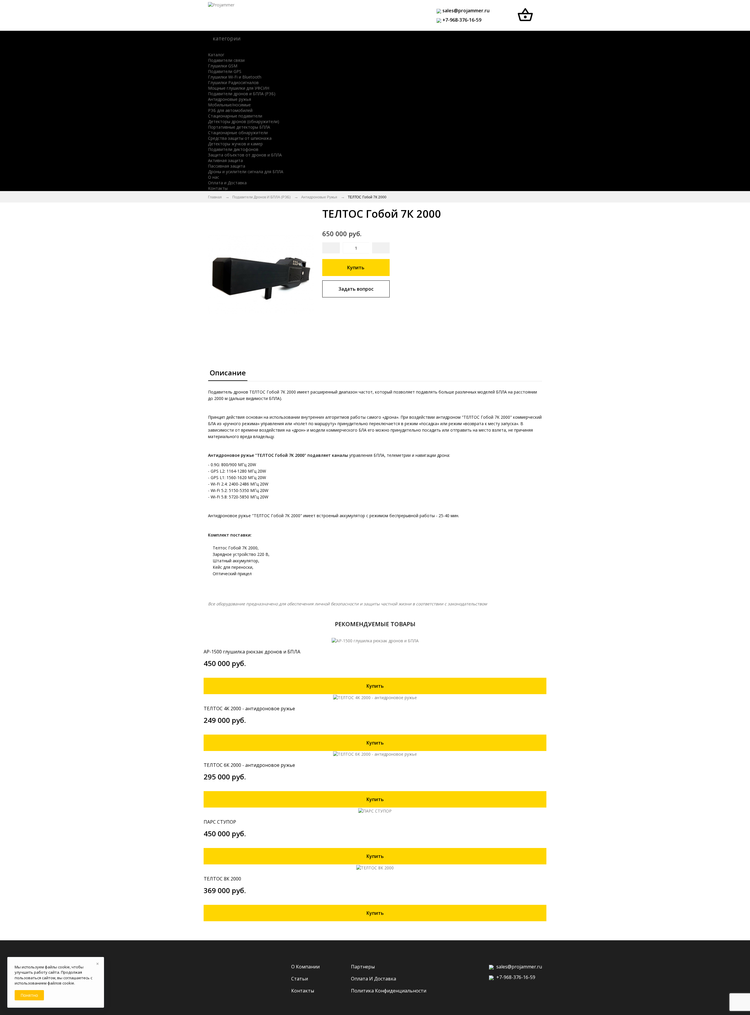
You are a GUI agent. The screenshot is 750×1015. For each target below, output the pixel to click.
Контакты (302, 990)
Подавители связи (226, 60)
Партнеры (363, 966)
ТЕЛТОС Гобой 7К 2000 (367, 197)
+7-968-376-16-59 (461, 20)
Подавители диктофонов (233, 149)
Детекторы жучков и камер (235, 144)
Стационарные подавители (235, 116)
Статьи (299, 978)
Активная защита (225, 160)
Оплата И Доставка (373, 978)
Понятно (29, 995)
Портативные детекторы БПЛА (239, 127)
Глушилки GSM (222, 66)
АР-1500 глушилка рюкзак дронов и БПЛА (252, 652)
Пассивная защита (226, 166)
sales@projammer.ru (465, 10)
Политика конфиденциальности (388, 990)
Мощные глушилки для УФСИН (238, 88)
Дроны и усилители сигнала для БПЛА (245, 171)
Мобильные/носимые (229, 105)
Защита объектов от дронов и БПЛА (245, 155)
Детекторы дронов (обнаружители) (243, 121)
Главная (215, 197)
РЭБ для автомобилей (230, 110)
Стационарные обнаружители (238, 132)
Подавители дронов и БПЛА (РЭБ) (241, 93)
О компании (305, 966)
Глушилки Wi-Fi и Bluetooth (234, 77)
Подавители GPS (224, 71)
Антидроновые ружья (229, 99)
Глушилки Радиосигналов (233, 82)
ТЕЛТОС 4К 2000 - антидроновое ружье (249, 708)
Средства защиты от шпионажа (240, 138)
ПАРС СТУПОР (220, 822)
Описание (228, 372)
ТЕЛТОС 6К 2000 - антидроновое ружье (249, 765)
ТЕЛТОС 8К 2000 (222, 879)
